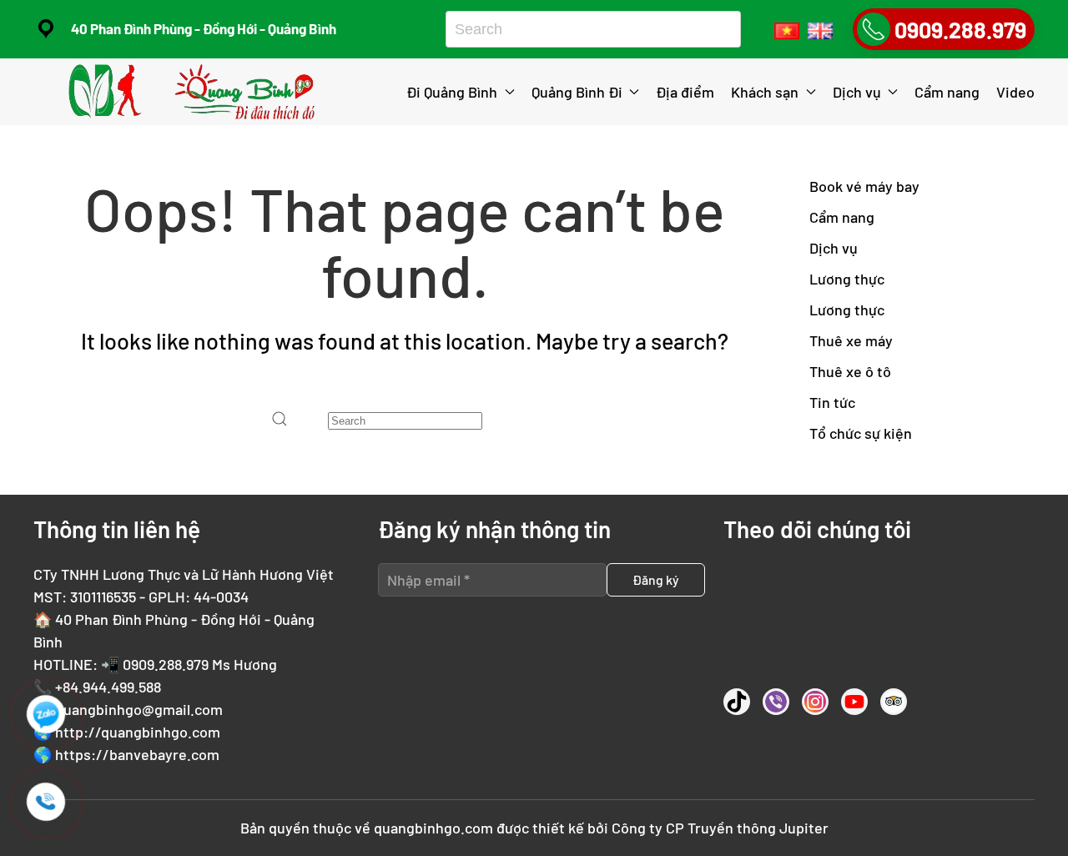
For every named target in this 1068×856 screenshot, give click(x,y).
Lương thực (846, 278)
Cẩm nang (947, 92)
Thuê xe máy (851, 340)
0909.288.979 (166, 664)
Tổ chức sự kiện (860, 433)
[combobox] (587, 29)
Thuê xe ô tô (850, 371)
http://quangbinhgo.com (137, 732)
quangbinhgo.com (433, 827)
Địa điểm (685, 92)
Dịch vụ (833, 248)
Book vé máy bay (864, 186)
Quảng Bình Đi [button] (576, 92)
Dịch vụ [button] (857, 92)
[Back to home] (194, 91)
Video (1015, 92)
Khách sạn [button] (764, 92)
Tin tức (832, 402)
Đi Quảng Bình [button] (451, 92)
